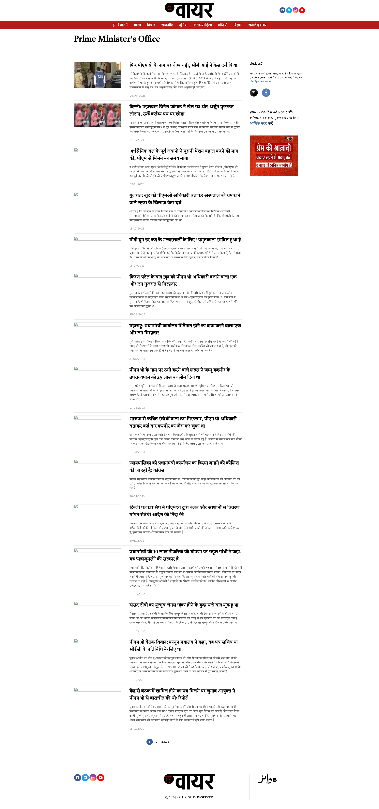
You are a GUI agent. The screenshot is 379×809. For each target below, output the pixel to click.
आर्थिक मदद (258, 124)
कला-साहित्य (203, 25)
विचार (151, 25)
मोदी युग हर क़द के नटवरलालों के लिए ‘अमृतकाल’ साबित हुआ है (185, 240)
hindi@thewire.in (260, 81)
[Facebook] (282, 10)
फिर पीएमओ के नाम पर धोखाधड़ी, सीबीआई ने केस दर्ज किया (183, 65)
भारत (137, 25)
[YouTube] (302, 10)
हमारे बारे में (120, 25)
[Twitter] (289, 10)
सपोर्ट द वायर (257, 25)
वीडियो (222, 25)
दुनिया (183, 25)
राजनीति (167, 25)
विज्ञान (238, 25)
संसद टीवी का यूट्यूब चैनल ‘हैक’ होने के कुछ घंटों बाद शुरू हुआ (183, 605)
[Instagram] (295, 10)
